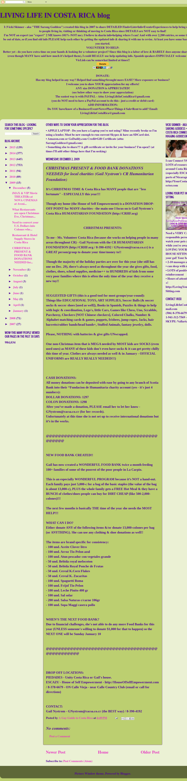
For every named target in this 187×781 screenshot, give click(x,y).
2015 (12, 147)
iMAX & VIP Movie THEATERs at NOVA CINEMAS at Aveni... (25, 198)
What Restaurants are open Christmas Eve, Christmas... (25, 213)
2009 (12, 182)
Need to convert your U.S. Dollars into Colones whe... (25, 226)
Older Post (150, 752)
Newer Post (55, 752)
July (16, 287)
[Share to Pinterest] (133, 718)
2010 (12, 176)
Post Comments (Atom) (77, 761)
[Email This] (122, 718)
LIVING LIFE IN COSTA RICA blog (55, 15)
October (18, 275)
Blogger (125, 773)
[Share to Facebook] (130, 718)
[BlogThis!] (125, 718)
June (16, 293)
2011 (12, 171)
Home (103, 752)
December (20, 188)
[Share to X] (127, 718)
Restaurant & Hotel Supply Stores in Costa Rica (24, 238)
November (20, 269)
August (18, 281)
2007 (12, 324)
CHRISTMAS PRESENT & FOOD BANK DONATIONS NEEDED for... (22, 255)
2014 (12, 153)
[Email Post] (116, 718)
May (16, 299)
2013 (12, 159)
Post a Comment (59, 736)
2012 (12, 165)
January (18, 311)
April (17, 305)
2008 (12, 318)
